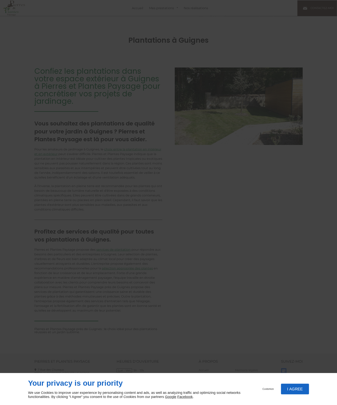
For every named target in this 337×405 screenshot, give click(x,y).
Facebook (185, 397)
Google (170, 397)
